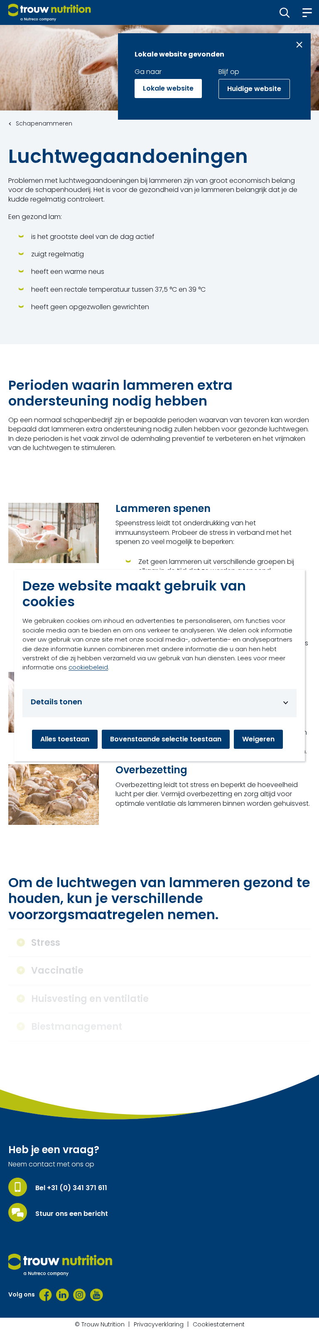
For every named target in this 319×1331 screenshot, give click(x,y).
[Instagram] (79, 1295)
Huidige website (254, 88)
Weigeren (258, 739)
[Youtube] (96, 1295)
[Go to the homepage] (60, 1265)
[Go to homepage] (49, 12)
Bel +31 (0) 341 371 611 (71, 1188)
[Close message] (299, 44)
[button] (284, 12)
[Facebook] (45, 1295)
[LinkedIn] (62, 1295)
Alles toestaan (64, 739)
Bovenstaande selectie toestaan (165, 739)
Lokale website (168, 88)
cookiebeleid (88, 667)
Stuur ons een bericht (71, 1213)
